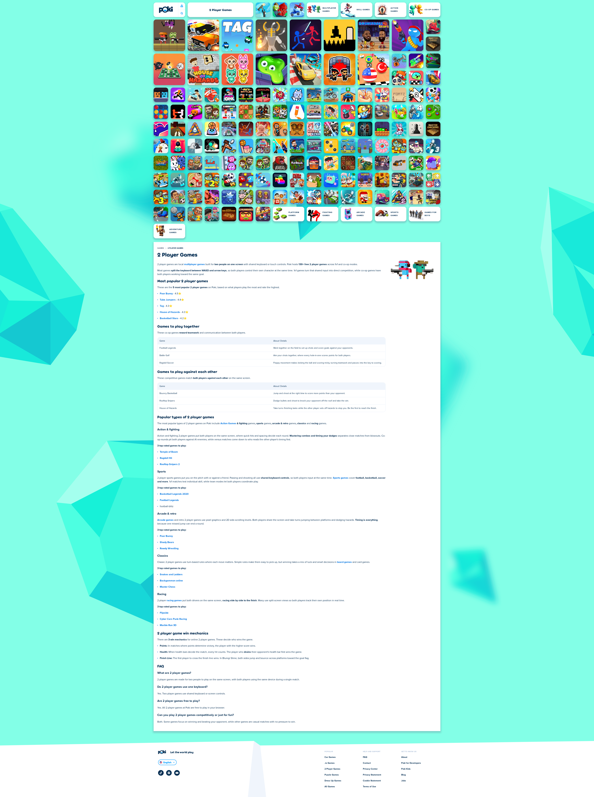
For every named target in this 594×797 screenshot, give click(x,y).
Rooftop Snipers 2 (170, 464)
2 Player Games (175, 248)
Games (160, 248)
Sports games (340, 478)
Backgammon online (171, 580)
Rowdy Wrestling (169, 548)
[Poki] (166, 9)
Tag (162, 306)
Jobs (403, 781)
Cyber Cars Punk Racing (173, 619)
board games (344, 562)
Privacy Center (370, 769)
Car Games (330, 757)
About (404, 757)
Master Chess (167, 587)
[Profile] (181, 6)
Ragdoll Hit (166, 458)
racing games (174, 600)
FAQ (365, 757)
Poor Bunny (166, 293)
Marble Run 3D (168, 625)
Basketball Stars (169, 318)
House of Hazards (170, 312)
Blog (403, 775)
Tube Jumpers (168, 300)
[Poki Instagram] (169, 773)
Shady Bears (167, 542)
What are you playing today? (181, 13)
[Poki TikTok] (161, 773)
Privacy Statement (372, 775)
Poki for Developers (411, 763)
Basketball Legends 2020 (174, 494)
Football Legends (169, 500)
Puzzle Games (332, 775)
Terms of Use (369, 787)
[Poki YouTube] (177, 773)
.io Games (330, 763)
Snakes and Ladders (171, 574)
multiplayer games (194, 264)
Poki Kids (406, 769)
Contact (367, 763)
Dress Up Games (333, 781)
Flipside (164, 613)
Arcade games (165, 520)
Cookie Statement (372, 781)
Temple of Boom (169, 452)
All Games (330, 787)
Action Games (228, 423)
